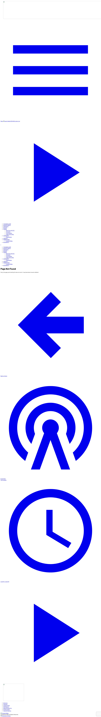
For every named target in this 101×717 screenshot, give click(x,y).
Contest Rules (9, 241)
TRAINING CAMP (7, 224)
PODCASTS (5, 226)
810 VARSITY (6, 242)
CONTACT (5, 238)
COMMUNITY (6, 235)
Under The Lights (10, 234)
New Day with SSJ (10, 230)
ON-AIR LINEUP (7, 225)
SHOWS (5, 229)
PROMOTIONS (6, 239)
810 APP (5, 227)
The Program (9, 233)
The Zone (8, 231)
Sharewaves (9, 237)
